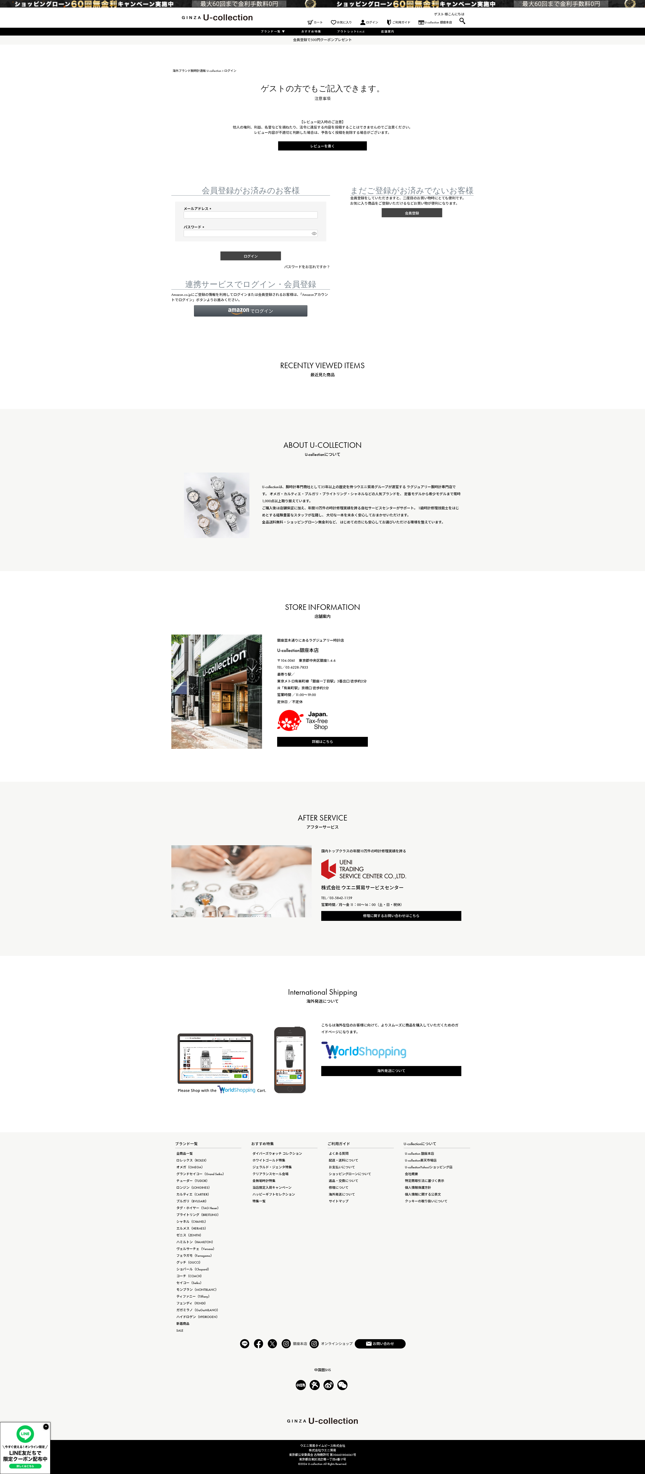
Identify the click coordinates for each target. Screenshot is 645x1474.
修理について (338, 1187)
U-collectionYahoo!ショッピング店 (429, 1167)
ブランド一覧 (273, 31)
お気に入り (344, 22)
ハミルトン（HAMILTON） (195, 1242)
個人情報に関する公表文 (423, 1194)
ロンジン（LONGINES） (194, 1187)
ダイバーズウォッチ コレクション (277, 1153)
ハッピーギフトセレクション (273, 1194)
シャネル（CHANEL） (192, 1221)
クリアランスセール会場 (270, 1174)
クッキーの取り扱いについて (426, 1201)
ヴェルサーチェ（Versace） (196, 1249)
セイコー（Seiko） (189, 1283)
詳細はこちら (322, 741)
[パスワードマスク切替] (313, 233)
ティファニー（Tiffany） (193, 1296)
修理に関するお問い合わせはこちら (391, 916)
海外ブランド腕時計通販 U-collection (197, 71)
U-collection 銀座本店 (438, 22)
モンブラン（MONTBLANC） (197, 1290)
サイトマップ (338, 1201)
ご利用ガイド (401, 22)
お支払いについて (342, 1167)
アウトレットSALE (351, 31)
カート (318, 22)
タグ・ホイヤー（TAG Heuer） (198, 1208)
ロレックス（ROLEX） (192, 1160)
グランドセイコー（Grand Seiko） (201, 1174)
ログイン (372, 22)
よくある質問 (338, 1153)
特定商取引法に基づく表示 (424, 1181)
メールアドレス (198, 208)
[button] (250, 311)
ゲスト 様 (441, 14)
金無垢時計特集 (263, 1181)
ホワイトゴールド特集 (268, 1160)
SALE (179, 1330)
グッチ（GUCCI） (189, 1262)
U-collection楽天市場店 (421, 1160)
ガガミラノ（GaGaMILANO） (198, 1310)
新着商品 (182, 1324)
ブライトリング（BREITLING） (198, 1215)
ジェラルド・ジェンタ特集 (272, 1167)
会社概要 (411, 1174)
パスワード (195, 227)
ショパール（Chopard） (193, 1269)
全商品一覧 (184, 1153)
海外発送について (391, 1071)
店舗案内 (387, 31)
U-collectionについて (420, 1144)
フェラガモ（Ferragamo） (195, 1255)
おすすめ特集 (311, 31)
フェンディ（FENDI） (192, 1303)
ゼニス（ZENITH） (189, 1235)
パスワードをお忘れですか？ (307, 267)
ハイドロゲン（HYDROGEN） (197, 1317)
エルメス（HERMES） (192, 1228)
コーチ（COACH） (190, 1276)
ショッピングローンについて (350, 1174)
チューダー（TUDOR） (192, 1181)
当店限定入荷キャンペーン (272, 1187)
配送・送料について (343, 1160)
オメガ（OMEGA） (190, 1167)
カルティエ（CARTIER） (193, 1194)
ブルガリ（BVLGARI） (192, 1201)
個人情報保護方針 (418, 1187)
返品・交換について (343, 1181)
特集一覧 (259, 1201)
